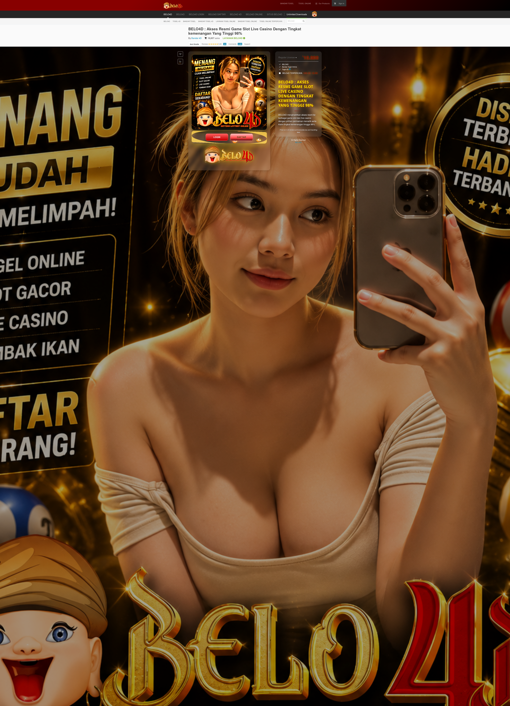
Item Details (194, 44)
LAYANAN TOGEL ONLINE (225, 21)
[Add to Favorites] (180, 54)
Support (247, 44)
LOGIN (216, 137)
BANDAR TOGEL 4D (205, 21)
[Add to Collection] (180, 61)
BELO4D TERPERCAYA (300, 73)
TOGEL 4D (176, 21)
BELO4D (167, 21)
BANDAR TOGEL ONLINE (247, 21)
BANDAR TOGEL (189, 21)
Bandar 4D (196, 38)
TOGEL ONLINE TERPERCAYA (271, 21)
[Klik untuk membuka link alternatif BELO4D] (229, 92)
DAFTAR (241, 137)
